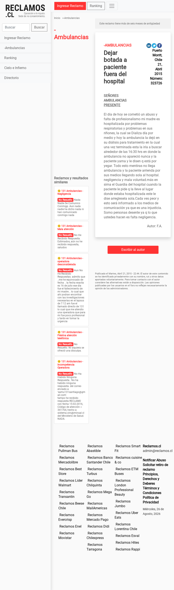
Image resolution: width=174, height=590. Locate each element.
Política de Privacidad (151, 499)
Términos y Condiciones (152, 490)
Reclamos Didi (98, 526)
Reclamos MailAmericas (97, 505)
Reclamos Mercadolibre (68, 460)
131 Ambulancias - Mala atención (70, 227)
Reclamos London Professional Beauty (124, 487)
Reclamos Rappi (128, 549)
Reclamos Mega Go (99, 494)
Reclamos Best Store (70, 471)
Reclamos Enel (70, 526)
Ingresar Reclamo (17, 38)
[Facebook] (159, 45)
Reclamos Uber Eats (126, 515)
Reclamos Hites (127, 543)
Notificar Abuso (154, 460)
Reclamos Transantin (66, 494)
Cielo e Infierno (15, 68)
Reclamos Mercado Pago (97, 517)
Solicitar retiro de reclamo (155, 467)
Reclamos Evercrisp (66, 517)
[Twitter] (154, 45)
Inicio (57, 18)
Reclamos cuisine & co (128, 460)
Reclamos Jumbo (122, 503)
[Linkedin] (149, 45)
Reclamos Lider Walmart (70, 482)
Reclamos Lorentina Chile (126, 526)
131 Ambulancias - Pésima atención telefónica (70, 335)
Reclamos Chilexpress (95, 535)
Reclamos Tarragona (94, 547)
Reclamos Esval (127, 536)
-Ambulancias (14, 48)
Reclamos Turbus (94, 471)
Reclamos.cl (152, 446)
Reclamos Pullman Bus (67, 448)
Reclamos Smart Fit (127, 448)
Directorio (11, 78)
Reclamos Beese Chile (71, 505)
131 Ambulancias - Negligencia (70, 192)
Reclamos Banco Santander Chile (100, 460)
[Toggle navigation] (112, 6)
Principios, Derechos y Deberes (151, 479)
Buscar (39, 27)
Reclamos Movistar (66, 535)
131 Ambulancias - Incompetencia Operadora (70, 364)
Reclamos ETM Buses (126, 471)
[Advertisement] (25, 108)
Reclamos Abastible (94, 448)
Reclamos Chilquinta (94, 482)
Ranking (10, 58)
